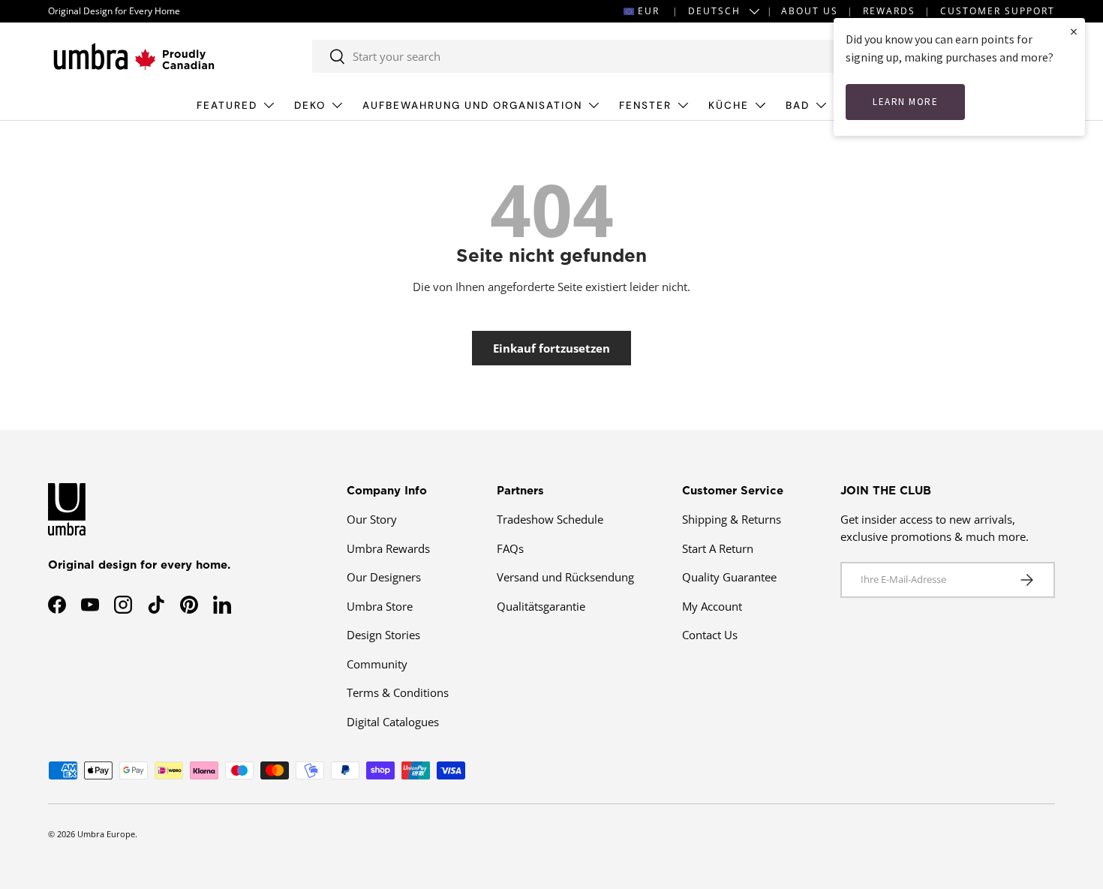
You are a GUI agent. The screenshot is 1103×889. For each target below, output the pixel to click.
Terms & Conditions (398, 692)
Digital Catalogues (393, 721)
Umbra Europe (106, 833)
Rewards (889, 11)
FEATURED (227, 105)
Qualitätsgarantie (541, 606)
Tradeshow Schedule (550, 519)
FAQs (510, 548)
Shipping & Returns (731, 519)
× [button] (1073, 31)
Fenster (645, 105)
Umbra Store (380, 606)
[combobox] (586, 56)
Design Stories (383, 634)
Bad (798, 105)
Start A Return (717, 548)
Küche (728, 105)
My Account (712, 606)
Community (377, 663)
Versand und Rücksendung (565, 576)
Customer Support (997, 11)
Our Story (372, 519)
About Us (809, 11)
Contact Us (710, 634)
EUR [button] (648, 11)
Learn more (905, 101)
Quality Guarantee (729, 576)
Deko (310, 105)
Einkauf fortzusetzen (551, 348)
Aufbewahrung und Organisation (472, 105)
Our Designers (384, 576)
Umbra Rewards (388, 548)
